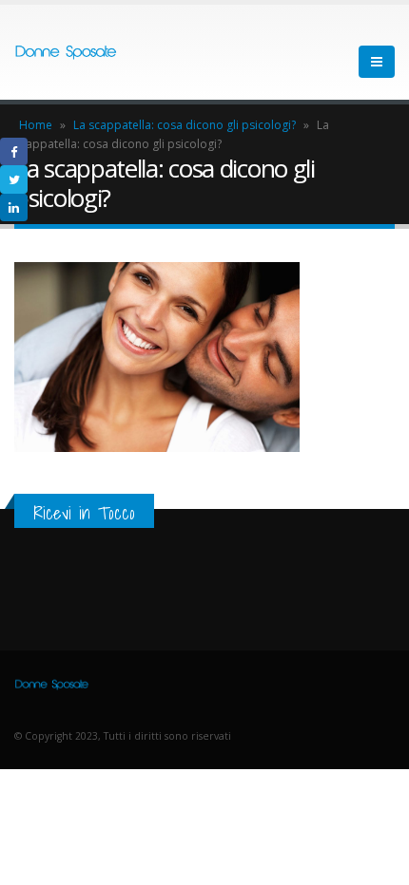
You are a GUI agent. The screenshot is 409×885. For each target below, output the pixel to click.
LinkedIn (14, 207)
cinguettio (14, 179)
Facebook (14, 151)
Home (35, 125)
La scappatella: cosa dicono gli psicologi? (184, 125)
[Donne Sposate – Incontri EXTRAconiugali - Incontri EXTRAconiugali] (66, 53)
